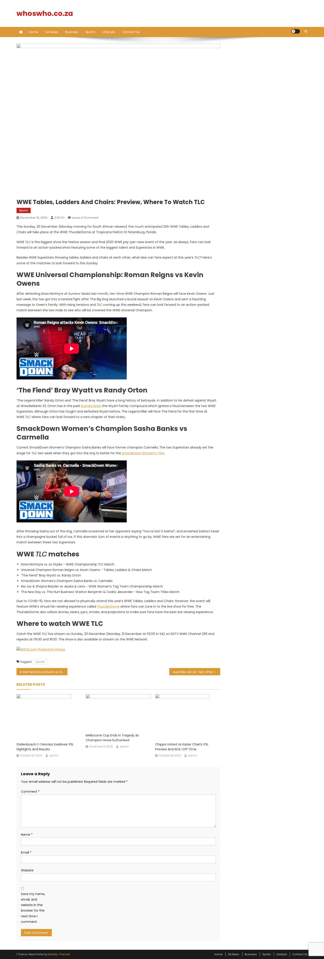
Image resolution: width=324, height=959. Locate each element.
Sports (90, 32)
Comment (30, 791)
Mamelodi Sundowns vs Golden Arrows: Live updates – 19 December (45, 672)
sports (40, 662)
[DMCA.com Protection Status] (41, 649)
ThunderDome (108, 606)
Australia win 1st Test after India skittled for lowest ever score (196, 672)
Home (33, 32)
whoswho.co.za (45, 13)
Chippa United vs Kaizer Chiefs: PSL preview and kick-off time (182, 746)
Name (27, 834)
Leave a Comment (85, 218)
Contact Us (131, 32)
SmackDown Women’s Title (143, 453)
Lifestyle (108, 32)
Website (27, 870)
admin (59, 217)
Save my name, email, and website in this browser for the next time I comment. (33, 908)
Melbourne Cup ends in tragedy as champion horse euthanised (112, 737)
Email (26, 852)
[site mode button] (295, 31)
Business (71, 32)
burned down (91, 406)
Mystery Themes (59, 954)
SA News (51, 32)
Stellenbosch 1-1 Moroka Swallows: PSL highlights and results (45, 746)
